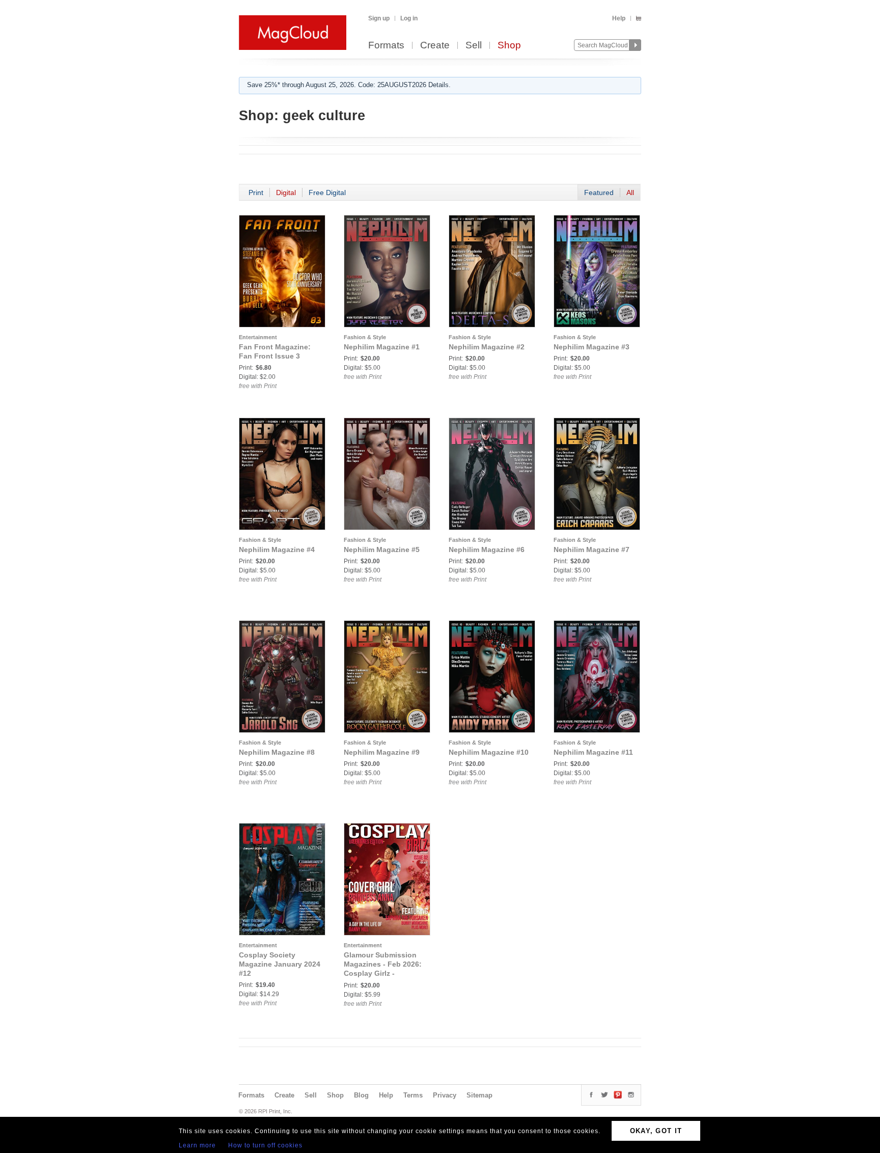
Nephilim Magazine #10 (489, 752)
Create (435, 45)
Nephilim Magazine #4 (277, 549)
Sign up (379, 18)
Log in (409, 18)
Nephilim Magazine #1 (382, 347)
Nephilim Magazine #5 (382, 549)
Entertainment (258, 337)
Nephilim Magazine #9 (382, 752)
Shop (509, 45)
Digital (286, 192)
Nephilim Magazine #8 (277, 752)
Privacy (444, 1095)
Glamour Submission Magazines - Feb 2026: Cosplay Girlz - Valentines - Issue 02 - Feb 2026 (383, 973)
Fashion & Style (365, 337)
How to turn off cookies (265, 1145)
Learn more (197, 1145)
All (630, 192)
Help (618, 18)
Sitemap (479, 1095)
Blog (361, 1095)
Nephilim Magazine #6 (487, 549)
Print (256, 192)
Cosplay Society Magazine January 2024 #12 (279, 964)
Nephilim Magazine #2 (487, 347)
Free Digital (327, 192)
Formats (386, 45)
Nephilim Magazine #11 (593, 752)
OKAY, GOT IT (656, 1131)
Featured (599, 192)
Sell (473, 45)
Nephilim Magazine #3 (591, 347)
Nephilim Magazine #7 (591, 549)
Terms (413, 1095)
